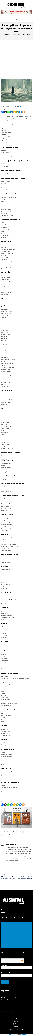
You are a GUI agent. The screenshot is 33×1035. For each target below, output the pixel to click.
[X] (5, 112)
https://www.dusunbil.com (13, 863)
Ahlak (8, 831)
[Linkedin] (11, 112)
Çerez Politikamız (6, 1000)
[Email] (17, 112)
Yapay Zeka (12, 834)
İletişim (17, 1018)
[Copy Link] (14, 112)
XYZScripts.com (23, 1034)
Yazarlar (16, 1026)
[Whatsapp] (8, 112)
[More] (23, 112)
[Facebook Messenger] (20, 112)
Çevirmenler (16, 1024)
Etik (14, 831)
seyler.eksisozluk (11, 791)
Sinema (4, 834)
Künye (16, 1016)
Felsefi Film (27, 831)
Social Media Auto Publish (11, 1034)
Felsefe (19, 831)
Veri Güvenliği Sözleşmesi (8, 997)
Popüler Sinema (25, 106)
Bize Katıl (16, 1021)
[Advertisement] (16, 57)
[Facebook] (2, 112)
